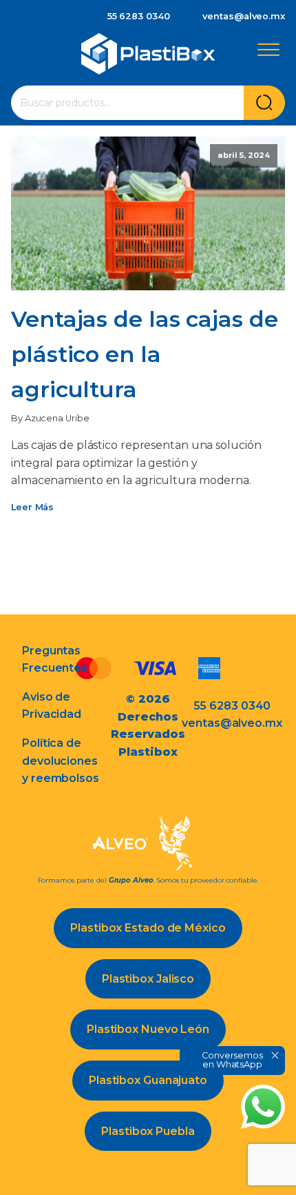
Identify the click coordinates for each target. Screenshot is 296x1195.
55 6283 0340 (138, 16)
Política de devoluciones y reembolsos (60, 760)
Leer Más (32, 507)
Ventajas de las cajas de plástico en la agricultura (144, 354)
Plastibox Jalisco (148, 978)
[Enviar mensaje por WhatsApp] (263, 1107)
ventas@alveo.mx (243, 16)
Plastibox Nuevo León (148, 1029)
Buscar (264, 103)
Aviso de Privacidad (51, 705)
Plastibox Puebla (147, 1131)
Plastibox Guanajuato (148, 1080)
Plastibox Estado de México (147, 927)
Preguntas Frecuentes (54, 659)
